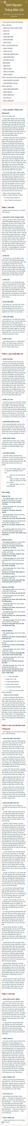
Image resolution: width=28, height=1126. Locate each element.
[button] (1, 2)
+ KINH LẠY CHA (7, 51)
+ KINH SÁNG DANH (8, 57)
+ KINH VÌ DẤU (7, 42)
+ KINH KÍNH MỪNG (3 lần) (10, 54)
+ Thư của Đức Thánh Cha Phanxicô (12, 22)
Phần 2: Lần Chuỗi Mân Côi (10, 45)
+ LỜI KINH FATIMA (8, 60)
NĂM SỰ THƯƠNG (8, 71)
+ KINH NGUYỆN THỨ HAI (10, 83)
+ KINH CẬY (6, 34)
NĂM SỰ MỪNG (7, 74)
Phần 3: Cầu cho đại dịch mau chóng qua (14, 77)
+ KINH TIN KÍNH (8, 48)
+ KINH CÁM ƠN (7, 92)
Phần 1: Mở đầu (6, 25)
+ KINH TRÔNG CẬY (8, 95)
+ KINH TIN (6, 31)
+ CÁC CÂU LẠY (7, 98)
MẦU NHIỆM (6, 63)
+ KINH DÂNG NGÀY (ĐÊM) (10, 89)
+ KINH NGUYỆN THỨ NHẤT (11, 80)
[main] (14, 10)
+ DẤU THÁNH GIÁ (8, 100)
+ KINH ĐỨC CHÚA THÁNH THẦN (12, 28)
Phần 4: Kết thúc (7, 86)
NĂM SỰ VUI (7, 66)
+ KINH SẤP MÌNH (8, 39)
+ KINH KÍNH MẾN (8, 37)
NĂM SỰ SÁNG (7, 68)
